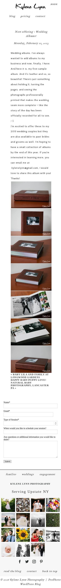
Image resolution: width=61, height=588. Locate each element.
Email (6, 411)
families (11, 474)
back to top (49, 571)
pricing (25, 16)
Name (6, 402)
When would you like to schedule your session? (25, 428)
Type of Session (11, 419)
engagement (47, 474)
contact (40, 16)
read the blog (12, 571)
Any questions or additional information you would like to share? (29, 438)
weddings (28, 474)
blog (12, 16)
